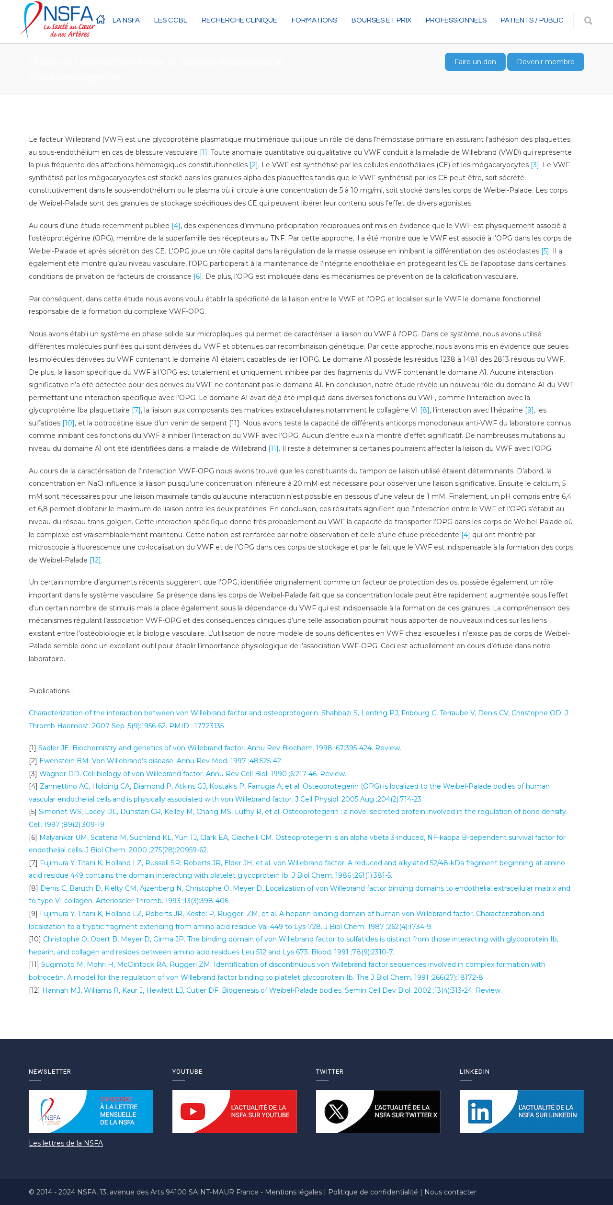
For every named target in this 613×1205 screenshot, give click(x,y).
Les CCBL (170, 20)
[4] (176, 225)
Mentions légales (294, 1192)
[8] (425, 410)
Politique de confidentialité (374, 1192)
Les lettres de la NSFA (66, 1143)
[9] (529, 410)
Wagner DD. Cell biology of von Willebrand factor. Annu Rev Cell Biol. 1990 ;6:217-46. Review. (192, 773)
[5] (545, 251)
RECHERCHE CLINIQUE (239, 20)
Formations (314, 20)
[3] (535, 165)
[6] (197, 276)
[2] (254, 165)
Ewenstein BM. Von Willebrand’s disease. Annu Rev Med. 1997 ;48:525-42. (161, 761)
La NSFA (126, 20)
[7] (136, 410)
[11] (273, 448)
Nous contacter (450, 1192)
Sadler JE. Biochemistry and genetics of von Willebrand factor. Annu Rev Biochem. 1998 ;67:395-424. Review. (219, 748)
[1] (203, 152)
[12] (95, 560)
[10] (68, 423)
